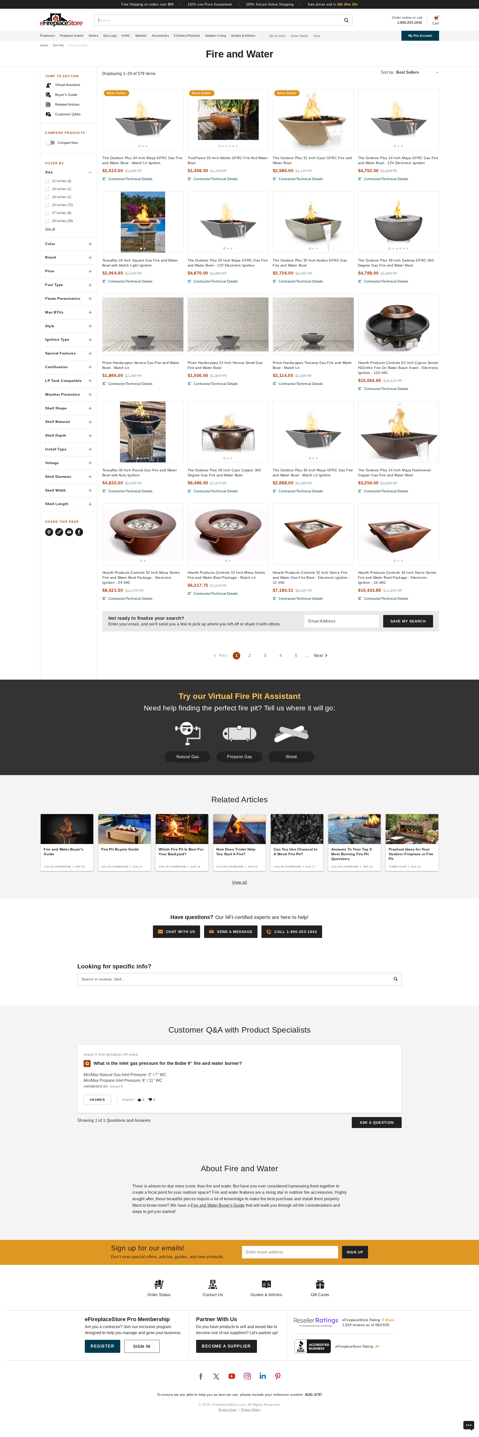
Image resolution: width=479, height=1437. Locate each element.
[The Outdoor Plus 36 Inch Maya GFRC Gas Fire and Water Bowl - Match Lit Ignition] (313, 431)
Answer (97, 1100)
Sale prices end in (333, 4)
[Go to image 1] (139, 146)
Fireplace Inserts (72, 35)
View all (239, 882)
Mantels (141, 35)
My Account (277, 36)
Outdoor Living (215, 35)
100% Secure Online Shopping (270, 4)
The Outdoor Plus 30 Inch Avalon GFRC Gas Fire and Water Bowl (310, 262)
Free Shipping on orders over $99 (147, 4)
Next (318, 655)
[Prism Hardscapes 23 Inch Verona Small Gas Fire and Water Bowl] (228, 324)
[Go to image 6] (237, 146)
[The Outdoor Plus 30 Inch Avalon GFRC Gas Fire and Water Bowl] (313, 222)
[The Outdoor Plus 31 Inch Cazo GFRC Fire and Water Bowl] (313, 119)
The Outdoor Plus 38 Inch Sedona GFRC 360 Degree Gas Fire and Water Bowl (396, 262)
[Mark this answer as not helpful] (150, 1099)
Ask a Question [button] (377, 1123)
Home (44, 45)
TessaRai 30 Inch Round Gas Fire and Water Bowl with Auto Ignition (139, 472)
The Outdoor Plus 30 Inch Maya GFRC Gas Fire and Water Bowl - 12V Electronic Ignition (228, 262)
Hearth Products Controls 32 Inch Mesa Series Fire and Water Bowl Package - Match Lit (226, 575)
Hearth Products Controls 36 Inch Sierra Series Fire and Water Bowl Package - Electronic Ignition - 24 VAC (397, 577)
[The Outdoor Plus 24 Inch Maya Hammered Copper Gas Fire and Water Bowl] (398, 431)
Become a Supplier (226, 1346)
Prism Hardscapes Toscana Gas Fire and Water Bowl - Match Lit (312, 365)
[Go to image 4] (230, 146)
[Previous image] (109, 120)
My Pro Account (420, 35)
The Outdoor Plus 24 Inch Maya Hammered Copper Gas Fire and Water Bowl (394, 472)
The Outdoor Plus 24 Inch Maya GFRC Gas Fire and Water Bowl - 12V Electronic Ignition (398, 160)
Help (317, 36)
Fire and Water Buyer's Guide (217, 1205)
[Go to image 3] (146, 146)
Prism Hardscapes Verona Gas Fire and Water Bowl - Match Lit (140, 365)
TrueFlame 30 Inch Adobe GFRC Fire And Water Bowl (228, 160)
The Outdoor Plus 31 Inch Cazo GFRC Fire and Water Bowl (312, 160)
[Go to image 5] (233, 146)
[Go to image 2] (143, 146)
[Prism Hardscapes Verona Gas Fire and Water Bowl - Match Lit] (143, 324)
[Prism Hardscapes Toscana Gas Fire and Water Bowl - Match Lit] (313, 324)
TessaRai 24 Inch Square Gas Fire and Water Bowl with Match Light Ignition (140, 262)
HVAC (126, 35)
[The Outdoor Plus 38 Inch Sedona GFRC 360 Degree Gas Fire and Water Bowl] (398, 222)
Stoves (93, 35)
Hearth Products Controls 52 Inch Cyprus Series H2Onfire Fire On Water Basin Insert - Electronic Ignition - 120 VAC (398, 368)
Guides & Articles (243, 35)
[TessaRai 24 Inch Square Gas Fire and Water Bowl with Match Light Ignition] (143, 222)
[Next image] (177, 120)
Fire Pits (58, 45)
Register (102, 1346)
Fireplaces (47, 35)
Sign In (142, 1346)
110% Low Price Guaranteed (210, 4)
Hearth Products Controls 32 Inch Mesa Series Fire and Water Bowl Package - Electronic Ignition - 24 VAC (141, 577)
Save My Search (408, 621)
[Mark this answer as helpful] (139, 1099)
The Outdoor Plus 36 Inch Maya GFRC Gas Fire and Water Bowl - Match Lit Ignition (313, 472)
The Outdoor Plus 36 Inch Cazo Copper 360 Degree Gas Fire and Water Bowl (224, 472)
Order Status (300, 36)
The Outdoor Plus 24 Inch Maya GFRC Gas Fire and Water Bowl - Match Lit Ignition (142, 160)
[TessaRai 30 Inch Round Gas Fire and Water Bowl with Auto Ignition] (143, 431)
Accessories (160, 35)
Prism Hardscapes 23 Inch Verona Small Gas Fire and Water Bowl (225, 365)
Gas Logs (110, 35)
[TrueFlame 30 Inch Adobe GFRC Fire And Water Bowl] (228, 119)
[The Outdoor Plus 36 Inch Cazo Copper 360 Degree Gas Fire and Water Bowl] (228, 431)
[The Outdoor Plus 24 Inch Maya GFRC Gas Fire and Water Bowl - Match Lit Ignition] (143, 119)
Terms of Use (227, 1410)
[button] (230, 931)
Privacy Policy (251, 1410)
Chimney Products (187, 35)
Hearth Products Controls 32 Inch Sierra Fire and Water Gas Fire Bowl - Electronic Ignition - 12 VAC (311, 577)
